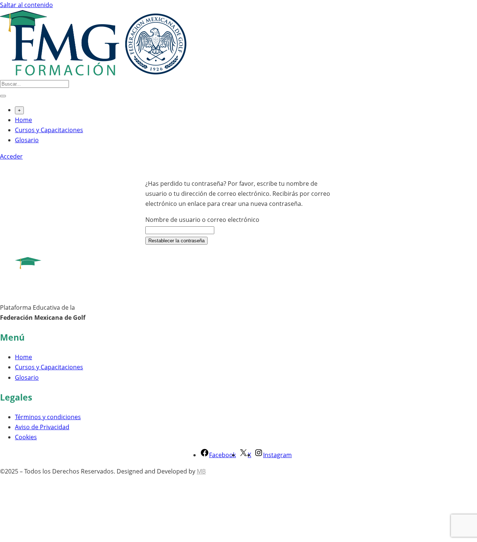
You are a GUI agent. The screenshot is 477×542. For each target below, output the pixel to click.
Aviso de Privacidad (42, 427)
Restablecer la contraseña (176, 240)
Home (23, 120)
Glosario (27, 140)
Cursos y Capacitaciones (49, 130)
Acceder (11, 156)
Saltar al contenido (26, 5)
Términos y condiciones (48, 417)
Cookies (26, 437)
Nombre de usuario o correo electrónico (202, 220)
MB (201, 471)
